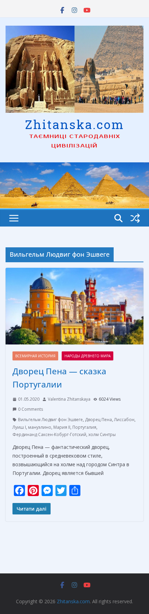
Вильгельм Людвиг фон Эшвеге (50, 420)
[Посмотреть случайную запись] (135, 218)
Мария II (61, 427)
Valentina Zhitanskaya (69, 399)
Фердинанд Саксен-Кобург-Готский (49, 434)
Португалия (84, 427)
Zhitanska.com (74, 124)
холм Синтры (102, 434)
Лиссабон (124, 420)
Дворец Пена (98, 420)
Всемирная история (35, 355)
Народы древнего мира (87, 355)
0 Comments (30, 409)
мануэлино (39, 427)
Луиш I (19, 427)
